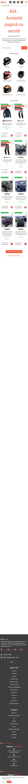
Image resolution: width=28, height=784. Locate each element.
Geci (14, 718)
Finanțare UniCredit (14, 703)
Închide (4, 781)
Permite (9, 781)
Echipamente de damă (14, 729)
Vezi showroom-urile (14, 255)
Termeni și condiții (14, 684)
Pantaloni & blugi (14, 723)
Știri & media (14, 700)
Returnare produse (14, 681)
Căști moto (14, 713)
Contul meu (14, 670)
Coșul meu (14, 673)
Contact (14, 698)
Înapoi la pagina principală (14, 251)
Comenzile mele (14, 679)
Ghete (14, 726)
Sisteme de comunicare (14, 715)
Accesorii (14, 737)
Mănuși (14, 721)
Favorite (14, 676)
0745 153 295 (14, 761)
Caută (24, 48)
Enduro (14, 732)
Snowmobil (14, 734)
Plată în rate (14, 692)
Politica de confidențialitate (14, 687)
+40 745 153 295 (7, 654)
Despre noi (14, 695)
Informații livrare (14, 689)
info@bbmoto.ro (14, 765)
